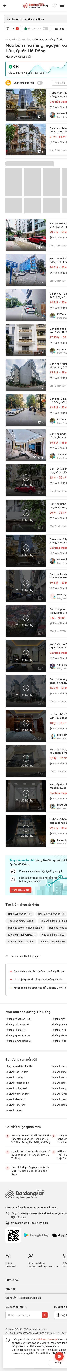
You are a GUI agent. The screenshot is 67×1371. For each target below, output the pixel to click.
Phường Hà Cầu (16, 1029)
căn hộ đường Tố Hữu (19, 914)
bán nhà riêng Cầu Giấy (21, 941)
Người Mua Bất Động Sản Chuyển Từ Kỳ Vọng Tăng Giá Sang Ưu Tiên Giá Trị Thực (30, 1155)
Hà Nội (16, 39)
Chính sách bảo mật (47, 1339)
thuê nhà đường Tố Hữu (21, 920)
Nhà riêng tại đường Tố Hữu (48, 39)
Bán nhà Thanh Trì (15, 1099)
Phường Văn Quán (18, 1018)
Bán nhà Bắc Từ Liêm (16, 1071)
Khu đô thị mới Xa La (53, 934)
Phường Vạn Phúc (17, 1035)
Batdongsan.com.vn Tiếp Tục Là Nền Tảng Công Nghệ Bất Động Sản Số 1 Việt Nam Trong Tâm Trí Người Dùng (31, 1139)
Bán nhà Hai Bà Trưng (17, 1082)
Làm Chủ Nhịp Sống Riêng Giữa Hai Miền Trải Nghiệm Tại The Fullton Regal (30, 1171)
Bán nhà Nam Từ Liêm (17, 1093)
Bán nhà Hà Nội (13, 1110)
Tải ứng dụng (40, 5)
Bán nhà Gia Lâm (14, 1077)
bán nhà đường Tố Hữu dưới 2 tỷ (25, 927)
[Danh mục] (5, 5)
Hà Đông (26, 39)
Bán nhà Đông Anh (15, 1105)
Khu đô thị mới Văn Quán (21, 934)
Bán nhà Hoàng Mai (16, 1088)
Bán (7, 39)
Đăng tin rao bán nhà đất (18, 1066)
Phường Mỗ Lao (17, 1024)
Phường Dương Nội (18, 1040)
